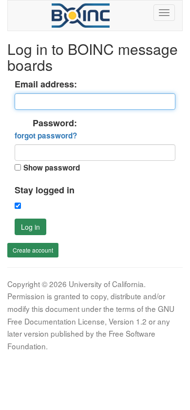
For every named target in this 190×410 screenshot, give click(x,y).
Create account (33, 250)
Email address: (46, 84)
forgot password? (46, 135)
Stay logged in (45, 190)
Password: (46, 129)
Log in (30, 227)
